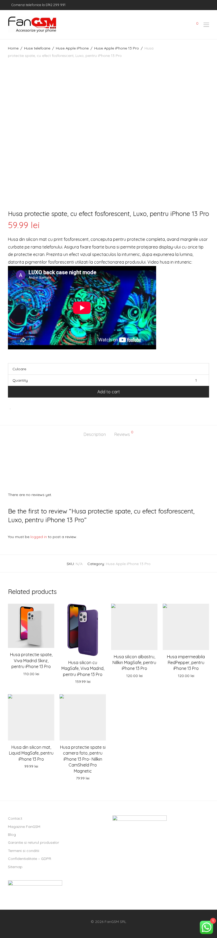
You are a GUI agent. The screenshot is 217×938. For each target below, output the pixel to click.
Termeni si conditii (23, 850)
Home (13, 48)
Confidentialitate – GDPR (29, 858)
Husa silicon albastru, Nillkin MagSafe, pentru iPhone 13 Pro (134, 662)
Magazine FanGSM (24, 826)
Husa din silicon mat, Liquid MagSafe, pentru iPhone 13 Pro (31, 753)
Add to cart (108, 391)
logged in (38, 536)
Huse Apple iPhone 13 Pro (116, 48)
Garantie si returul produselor (33, 842)
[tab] (95, 434)
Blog (12, 834)
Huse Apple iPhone (72, 48)
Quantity (20, 380)
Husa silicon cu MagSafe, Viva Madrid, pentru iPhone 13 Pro (82, 668)
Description (95, 434)
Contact (15, 818)
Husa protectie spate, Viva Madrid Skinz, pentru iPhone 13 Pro (31, 660)
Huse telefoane (37, 48)
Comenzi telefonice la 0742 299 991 (38, 5)
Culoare (19, 369)
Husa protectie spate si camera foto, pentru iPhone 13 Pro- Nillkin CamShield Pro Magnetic (83, 759)
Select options (31, 674)
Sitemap (15, 866)
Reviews (123, 433)
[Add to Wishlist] (10, 407)
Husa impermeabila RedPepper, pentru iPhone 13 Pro (186, 662)
